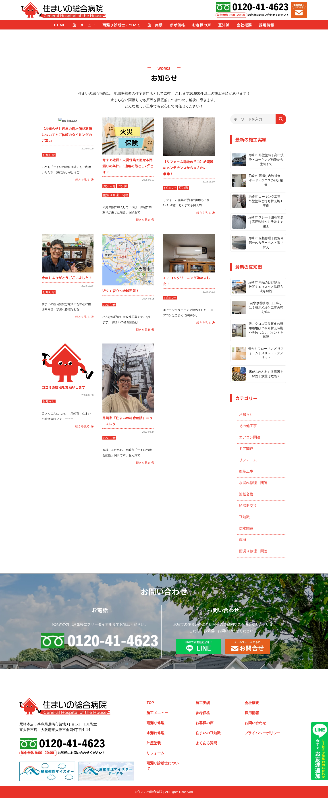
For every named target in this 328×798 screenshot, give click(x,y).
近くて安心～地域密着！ (120, 290)
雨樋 (242, 540)
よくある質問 (206, 743)
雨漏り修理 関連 (115, 195)
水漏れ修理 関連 (253, 483)
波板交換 (246, 494)
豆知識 (122, 186)
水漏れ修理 (155, 733)
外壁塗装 (154, 743)
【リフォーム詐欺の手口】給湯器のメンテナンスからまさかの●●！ (188, 167)
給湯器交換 (248, 505)
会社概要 (252, 703)
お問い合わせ (255, 723)
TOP (150, 703)
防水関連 (246, 528)
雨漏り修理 (155, 723)
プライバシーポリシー (262, 733)
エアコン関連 (249, 437)
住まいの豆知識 (208, 733)
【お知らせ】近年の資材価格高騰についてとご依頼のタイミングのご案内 (67, 134)
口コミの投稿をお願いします (63, 387)
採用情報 (252, 713)
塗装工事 (246, 471)
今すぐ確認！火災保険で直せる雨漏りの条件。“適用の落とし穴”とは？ (127, 165)
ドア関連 (246, 448)
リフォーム (248, 460)
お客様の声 (205, 723)
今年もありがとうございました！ (67, 277)
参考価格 (203, 713)
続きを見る (82, 179)
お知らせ (48, 155)
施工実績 (203, 703)
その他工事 (248, 426)
